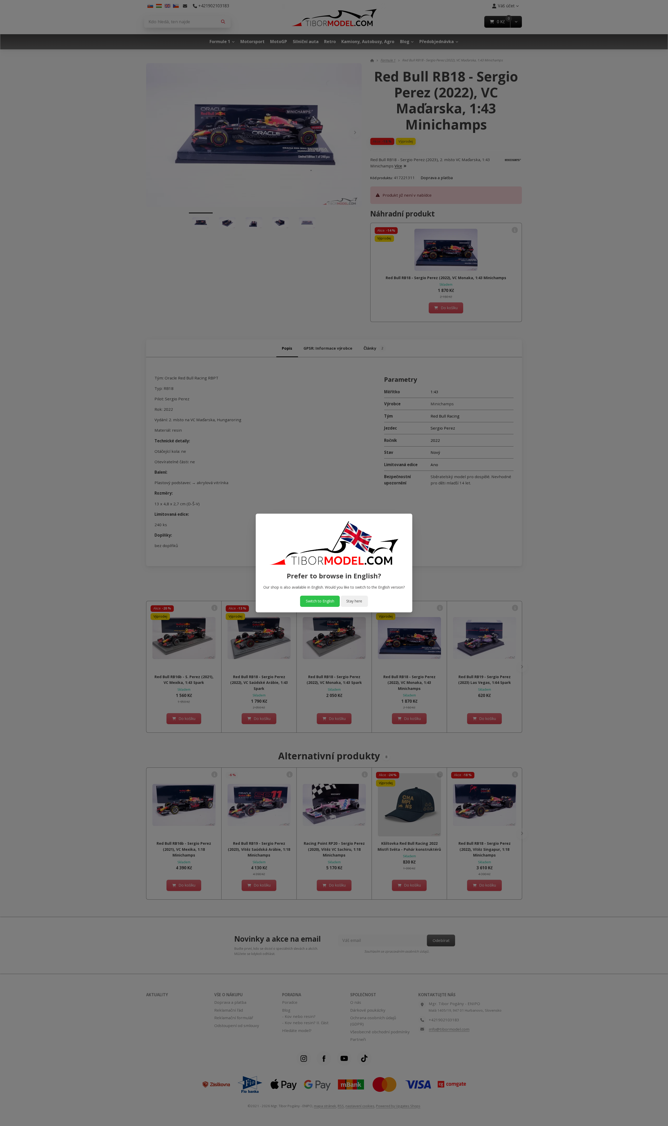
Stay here (354, 601)
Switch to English (320, 601)
